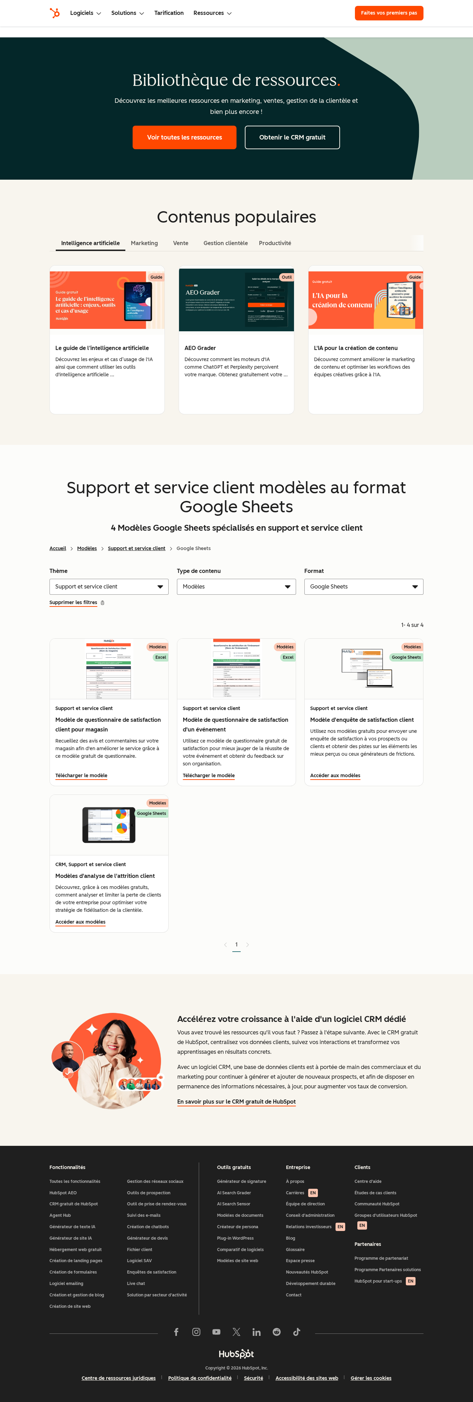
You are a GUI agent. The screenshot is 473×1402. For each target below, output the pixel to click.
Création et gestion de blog (77, 1295)
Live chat (136, 1283)
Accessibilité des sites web (307, 1378)
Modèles (87, 548)
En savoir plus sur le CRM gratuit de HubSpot (236, 1101)
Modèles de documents (240, 1215)
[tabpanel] (236, 339)
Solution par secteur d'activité (157, 1295)
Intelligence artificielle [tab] (90, 243)
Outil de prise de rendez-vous (157, 1204)
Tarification (169, 13)
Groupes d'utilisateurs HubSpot (386, 1220)
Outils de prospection (148, 1192)
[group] (107, 339)
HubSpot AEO (63, 1192)
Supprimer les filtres (73, 602)
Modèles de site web (237, 1260)
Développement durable (311, 1283)
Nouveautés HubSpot (307, 1272)
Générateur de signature (241, 1181)
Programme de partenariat (381, 1258)
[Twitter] (236, 1333)
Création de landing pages (76, 1260)
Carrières (301, 1192)
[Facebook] (176, 1333)
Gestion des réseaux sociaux (155, 1181)
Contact (294, 1295)
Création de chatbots (148, 1226)
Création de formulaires (73, 1272)
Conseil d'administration (310, 1215)
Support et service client (137, 548)
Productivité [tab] (275, 243)
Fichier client (139, 1249)
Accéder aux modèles (335, 776)
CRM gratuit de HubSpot (74, 1204)
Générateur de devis (147, 1238)
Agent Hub (60, 1215)
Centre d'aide (368, 1181)
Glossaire (295, 1249)
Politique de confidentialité (200, 1378)
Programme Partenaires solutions (388, 1269)
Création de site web (70, 1306)
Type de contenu (199, 571)
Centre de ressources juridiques (119, 1378)
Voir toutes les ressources (184, 137)
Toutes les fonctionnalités (75, 1181)
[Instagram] (196, 1333)
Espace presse (300, 1260)
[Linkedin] (256, 1333)
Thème (59, 571)
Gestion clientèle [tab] (226, 243)
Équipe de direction (305, 1204)
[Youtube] (216, 1333)
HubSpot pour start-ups (384, 1281)
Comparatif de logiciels (240, 1249)
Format (314, 571)
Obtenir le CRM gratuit (292, 137)
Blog (290, 1238)
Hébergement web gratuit (76, 1249)
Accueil (58, 548)
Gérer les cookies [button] (371, 1378)
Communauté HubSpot (377, 1204)
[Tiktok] (296, 1333)
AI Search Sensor (233, 1204)
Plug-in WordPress (235, 1238)
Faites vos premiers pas (389, 13)
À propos (295, 1181)
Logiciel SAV (139, 1260)
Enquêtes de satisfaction (151, 1272)
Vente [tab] (180, 243)
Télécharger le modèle (81, 776)
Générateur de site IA (71, 1238)
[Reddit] (276, 1333)
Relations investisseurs (314, 1226)
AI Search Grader (234, 1192)
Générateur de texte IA (73, 1226)
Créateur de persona (237, 1226)
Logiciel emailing (66, 1283)
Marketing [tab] (144, 243)
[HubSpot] (55, 13)
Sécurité (253, 1378)
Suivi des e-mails (144, 1215)
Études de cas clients (375, 1192)
